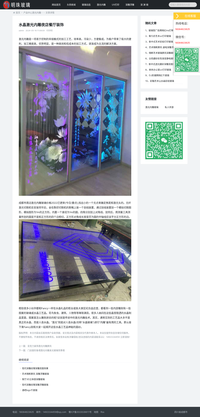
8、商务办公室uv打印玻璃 (158, 69)
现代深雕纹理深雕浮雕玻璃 (35, 384)
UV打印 (115, 4)
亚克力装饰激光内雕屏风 (35, 346)
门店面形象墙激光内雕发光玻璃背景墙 (42, 350)
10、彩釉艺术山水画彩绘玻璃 (159, 81)
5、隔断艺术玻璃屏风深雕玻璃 (160, 52)
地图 (96, 412)
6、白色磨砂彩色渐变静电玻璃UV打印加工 (163, 59)
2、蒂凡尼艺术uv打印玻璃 (158, 36)
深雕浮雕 (129, 4)
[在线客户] (177, 16)
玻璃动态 (86, 4)
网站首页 (56, 4)
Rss (102, 412)
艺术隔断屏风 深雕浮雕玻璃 (35, 373)
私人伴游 (169, 107)
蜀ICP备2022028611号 (80, 412)
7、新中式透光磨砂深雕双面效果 (161, 64)
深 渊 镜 (144, 4)
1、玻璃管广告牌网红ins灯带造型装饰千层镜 (163, 31)
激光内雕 (101, 4)
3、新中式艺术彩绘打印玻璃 (159, 41)
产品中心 (27, 12)
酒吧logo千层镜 (29, 390)
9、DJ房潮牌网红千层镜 (157, 75)
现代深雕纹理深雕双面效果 (35, 368)
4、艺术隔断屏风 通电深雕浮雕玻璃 (162, 47)
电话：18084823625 (23, 412)
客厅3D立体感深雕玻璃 (33, 379)
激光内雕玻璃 (151, 107)
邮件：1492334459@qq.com (51, 412)
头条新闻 (71, 4)
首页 (18, 12)
